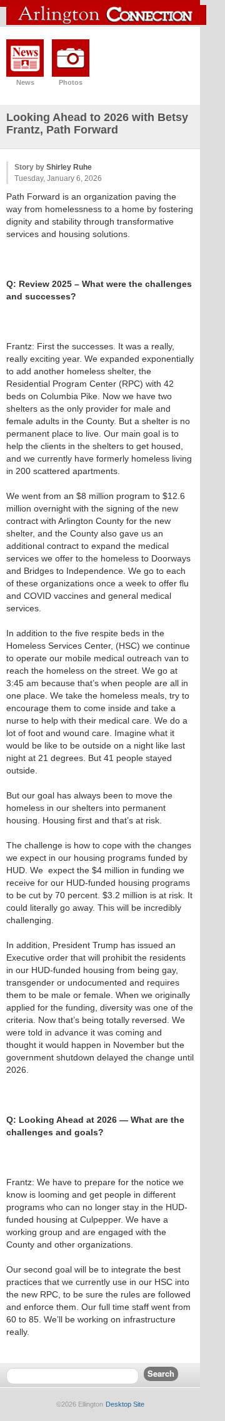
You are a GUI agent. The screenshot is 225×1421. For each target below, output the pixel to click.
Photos (70, 82)
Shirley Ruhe (69, 167)
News (25, 82)
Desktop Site (125, 1404)
